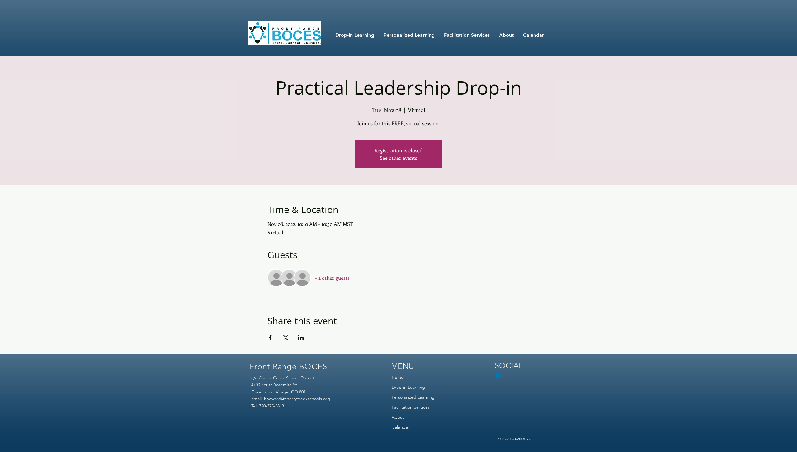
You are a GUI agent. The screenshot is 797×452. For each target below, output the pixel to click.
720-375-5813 (271, 406)
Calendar (400, 427)
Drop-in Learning (408, 387)
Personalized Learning (413, 397)
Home (397, 377)
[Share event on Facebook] (270, 337)
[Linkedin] (499, 376)
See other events (398, 158)
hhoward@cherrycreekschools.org (297, 399)
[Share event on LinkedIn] (301, 337)
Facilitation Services (411, 407)
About (398, 417)
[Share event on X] (286, 337)
